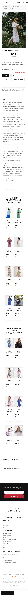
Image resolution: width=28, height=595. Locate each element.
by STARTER (14, 576)
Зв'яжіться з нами (6, 541)
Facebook (18, 517)
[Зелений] (15, 227)
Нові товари (5, 525)
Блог (3, 547)
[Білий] (6, 416)
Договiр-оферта (6, 535)
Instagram (9, 517)
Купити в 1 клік (20, 593)
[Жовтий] (15, 285)
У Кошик (7, 593)
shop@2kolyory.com (10, 562)
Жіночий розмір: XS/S (9, 69)
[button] (14, 520)
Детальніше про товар (10, 186)
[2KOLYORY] (14, 510)
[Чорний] (15, 315)
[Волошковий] (6, 315)
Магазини (4, 545)
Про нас (4, 537)
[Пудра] (6, 256)
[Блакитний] (6, 227)
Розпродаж (5, 523)
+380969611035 (9, 560)
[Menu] (3, 2)
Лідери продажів (6, 527)
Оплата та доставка (7, 533)
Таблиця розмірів (19, 72)
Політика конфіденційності (9, 539)
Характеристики (8, 190)
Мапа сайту (5, 543)
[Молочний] (15, 256)
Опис (5, 99)
